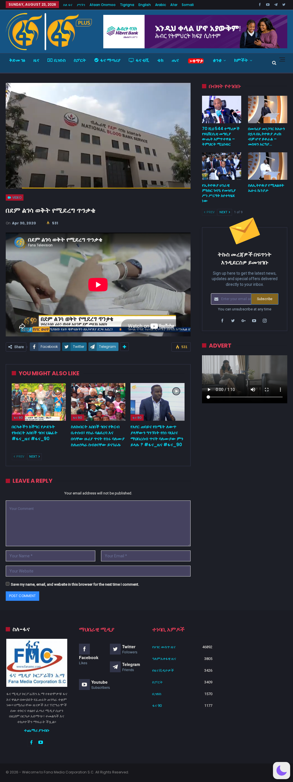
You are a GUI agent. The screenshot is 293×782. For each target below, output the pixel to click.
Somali (188, 4)
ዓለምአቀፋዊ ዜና (164, 659)
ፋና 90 (18, 417)
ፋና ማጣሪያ (110, 60)
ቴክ (160, 60)
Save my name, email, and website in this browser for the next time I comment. (75, 584)
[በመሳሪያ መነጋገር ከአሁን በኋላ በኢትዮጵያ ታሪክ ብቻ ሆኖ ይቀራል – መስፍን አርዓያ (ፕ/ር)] (267, 109)
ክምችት (241, 60)
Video (16, 197)
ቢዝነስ (60, 60)
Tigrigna (127, 4)
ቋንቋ (217, 60)
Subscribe (264, 299)
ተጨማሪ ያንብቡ (37, 730)
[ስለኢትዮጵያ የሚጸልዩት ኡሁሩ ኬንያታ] (267, 166)
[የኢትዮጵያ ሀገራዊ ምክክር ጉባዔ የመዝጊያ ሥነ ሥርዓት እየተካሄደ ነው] (221, 166)
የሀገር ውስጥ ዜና (163, 647)
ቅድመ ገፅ (17, 60)
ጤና (175, 60)
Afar (173, 4)
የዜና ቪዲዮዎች (163, 670)
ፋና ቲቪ (142, 60)
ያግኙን (81, 4)
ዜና (36, 60)
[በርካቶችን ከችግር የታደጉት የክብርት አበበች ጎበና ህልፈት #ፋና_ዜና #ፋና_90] (39, 402)
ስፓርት (80, 60)
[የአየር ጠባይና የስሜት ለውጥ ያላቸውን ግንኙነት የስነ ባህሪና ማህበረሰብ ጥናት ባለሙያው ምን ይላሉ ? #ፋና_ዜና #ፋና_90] (157, 402)
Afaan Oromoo (103, 4)
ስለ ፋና (67, 4)
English (144, 4)
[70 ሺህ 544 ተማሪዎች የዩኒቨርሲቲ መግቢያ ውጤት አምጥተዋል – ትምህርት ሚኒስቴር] (221, 109)
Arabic (160, 4)
